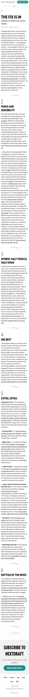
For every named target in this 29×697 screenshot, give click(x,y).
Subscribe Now (22, 2)
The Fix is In (11, 17)
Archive (12, 677)
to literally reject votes (15, 184)
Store (12, 681)
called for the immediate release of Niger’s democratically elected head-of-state (14, 447)
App (18, 677)
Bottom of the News (13, 575)
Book (23, 677)
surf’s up (14, 438)
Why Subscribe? (10, 2)
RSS (17, 681)
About (5, 677)
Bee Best (6, 339)
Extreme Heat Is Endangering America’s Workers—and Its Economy (14, 433)
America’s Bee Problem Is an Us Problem (14, 382)
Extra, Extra (9, 398)
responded (4, 213)
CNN (16, 118)
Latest (3, 2)
